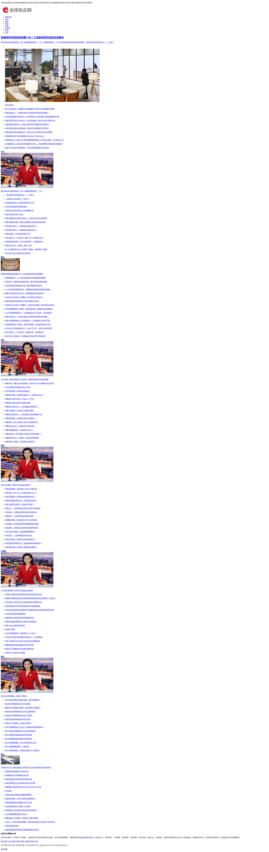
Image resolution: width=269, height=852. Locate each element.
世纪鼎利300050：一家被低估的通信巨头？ (21, 226)
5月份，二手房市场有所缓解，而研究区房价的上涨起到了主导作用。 (30, 822)
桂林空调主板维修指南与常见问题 (17, 719)
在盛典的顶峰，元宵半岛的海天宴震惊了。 (21, 798)
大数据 (7, 28)
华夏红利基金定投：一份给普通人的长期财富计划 (23, 414)
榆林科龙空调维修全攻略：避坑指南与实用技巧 (22, 708)
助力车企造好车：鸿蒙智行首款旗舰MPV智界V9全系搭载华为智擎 (30, 109)
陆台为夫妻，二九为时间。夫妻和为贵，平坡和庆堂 (24, 332)
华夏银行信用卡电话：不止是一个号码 (19, 399)
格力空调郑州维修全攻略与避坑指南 (18, 735)
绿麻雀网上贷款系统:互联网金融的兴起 (19, 618)
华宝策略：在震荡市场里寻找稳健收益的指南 (22, 524)
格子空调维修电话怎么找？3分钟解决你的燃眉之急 (24, 727)
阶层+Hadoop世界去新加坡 (15, 625)
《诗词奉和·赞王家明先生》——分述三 (99, 42)
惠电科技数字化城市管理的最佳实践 (18, 779)
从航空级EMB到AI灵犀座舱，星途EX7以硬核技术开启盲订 (27, 128)
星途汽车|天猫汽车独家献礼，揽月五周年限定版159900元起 (27, 148)
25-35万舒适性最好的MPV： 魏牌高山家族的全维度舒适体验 (27, 289)
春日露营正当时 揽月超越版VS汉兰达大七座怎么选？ (25, 136)
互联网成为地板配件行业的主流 (17, 771)
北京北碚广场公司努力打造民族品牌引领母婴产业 (23, 602)
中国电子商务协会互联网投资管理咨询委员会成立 (23, 594)
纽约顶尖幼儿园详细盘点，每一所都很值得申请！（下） (22, 42)
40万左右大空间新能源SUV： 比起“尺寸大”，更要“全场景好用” (28, 328)
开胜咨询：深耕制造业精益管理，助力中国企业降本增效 (26, 282)
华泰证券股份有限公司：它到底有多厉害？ (21, 500)
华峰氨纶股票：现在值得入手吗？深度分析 (21, 520)
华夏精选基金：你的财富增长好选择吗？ (20, 418)
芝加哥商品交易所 (11, 826)
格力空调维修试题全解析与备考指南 (18, 739)
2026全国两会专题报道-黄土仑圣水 (18, 387)
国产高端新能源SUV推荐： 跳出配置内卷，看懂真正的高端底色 (29, 309)
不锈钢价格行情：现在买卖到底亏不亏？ (20, 203)
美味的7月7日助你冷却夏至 (15, 653)
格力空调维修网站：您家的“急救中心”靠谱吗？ (22, 750)
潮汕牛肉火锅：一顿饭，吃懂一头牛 (18, 245)
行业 (6, 19)
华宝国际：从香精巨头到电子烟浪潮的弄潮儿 (22, 528)
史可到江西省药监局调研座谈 (16, 206)
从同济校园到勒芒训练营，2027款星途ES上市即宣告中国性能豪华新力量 (32, 116)
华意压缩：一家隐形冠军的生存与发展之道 (21, 512)
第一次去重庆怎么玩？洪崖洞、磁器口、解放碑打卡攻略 (26, 249)
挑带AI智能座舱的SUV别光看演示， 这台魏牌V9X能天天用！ (28, 320)
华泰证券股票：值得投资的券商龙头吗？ (20, 497)
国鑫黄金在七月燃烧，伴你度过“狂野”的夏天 (21, 818)
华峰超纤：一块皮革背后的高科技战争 (19, 516)
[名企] (16, 13)
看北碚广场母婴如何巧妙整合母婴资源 (19, 649)
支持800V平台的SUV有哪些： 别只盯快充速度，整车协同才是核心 (30, 305)
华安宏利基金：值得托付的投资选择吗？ (20, 539)
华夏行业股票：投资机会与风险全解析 (19, 410)
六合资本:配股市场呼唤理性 (15, 614)
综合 (6, 32)
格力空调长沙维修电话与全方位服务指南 (20, 731)
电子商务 (8, 791)
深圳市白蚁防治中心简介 (14, 214)
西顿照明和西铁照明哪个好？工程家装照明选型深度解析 (32, 37)
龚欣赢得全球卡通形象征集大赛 (17, 775)
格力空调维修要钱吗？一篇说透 (17, 746)
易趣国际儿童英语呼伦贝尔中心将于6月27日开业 (23, 787)
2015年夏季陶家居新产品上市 (16, 814)
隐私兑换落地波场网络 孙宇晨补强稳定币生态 (22, 301)
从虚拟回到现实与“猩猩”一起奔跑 (17, 806)
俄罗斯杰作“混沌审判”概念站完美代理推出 (21, 810)
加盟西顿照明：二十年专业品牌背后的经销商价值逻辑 (64, 42)
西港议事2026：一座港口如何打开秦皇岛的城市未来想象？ (27, 113)
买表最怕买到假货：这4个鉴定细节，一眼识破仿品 (24, 241)
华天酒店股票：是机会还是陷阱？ (17, 391)
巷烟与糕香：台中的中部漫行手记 (17, 234)
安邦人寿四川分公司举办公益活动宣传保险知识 (22, 641)
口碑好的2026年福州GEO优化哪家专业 (19, 210)
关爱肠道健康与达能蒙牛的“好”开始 (18, 802)
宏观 (6, 24)
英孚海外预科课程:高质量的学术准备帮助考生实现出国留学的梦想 (29, 610)
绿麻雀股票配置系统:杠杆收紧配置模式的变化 (22, 830)
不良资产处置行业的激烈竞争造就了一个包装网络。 (24, 637)
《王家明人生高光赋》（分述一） (17, 199)
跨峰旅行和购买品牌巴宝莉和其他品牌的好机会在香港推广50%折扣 (30, 598)
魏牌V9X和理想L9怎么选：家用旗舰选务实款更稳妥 (24, 293)
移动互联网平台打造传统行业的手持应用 (20, 783)
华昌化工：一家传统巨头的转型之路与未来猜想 (22, 508)
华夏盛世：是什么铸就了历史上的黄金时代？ (22, 422)
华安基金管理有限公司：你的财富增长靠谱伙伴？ (23, 543)
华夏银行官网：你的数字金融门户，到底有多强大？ (24, 395)
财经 (6, 21)
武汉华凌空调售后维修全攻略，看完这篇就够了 (22, 700)
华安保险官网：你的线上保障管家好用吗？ (21, 547)
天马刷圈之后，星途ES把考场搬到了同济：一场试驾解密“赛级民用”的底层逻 (33, 144)
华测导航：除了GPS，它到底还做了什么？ (21, 493)
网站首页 (8, 17)
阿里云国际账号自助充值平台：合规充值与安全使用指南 (26, 218)
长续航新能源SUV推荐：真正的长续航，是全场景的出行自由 (28, 324)
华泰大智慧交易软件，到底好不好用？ (19, 504)
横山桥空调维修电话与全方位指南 (17, 704)
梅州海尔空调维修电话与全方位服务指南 (20, 711)
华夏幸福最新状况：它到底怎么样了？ (19, 430)
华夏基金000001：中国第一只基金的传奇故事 (22, 438)
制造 (6, 30)
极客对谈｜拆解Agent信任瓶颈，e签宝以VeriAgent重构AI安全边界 (29, 383)
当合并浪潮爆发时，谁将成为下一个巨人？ (21, 633)
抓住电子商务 (10, 629)
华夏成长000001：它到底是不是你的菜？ (20, 426)
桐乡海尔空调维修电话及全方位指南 (18, 715)
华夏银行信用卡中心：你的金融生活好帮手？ (22, 407)
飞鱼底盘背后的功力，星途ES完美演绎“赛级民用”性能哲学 (27, 124)
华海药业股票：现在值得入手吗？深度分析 (21, 489)
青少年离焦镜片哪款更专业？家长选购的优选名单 (23, 285)
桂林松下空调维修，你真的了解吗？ (18, 723)
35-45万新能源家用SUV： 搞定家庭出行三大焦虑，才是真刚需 (28, 313)
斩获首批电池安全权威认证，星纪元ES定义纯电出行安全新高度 (28, 132)
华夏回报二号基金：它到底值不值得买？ (20, 441)
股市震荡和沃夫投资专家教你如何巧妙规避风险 (22, 606)
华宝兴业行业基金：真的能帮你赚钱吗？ (20, 531)
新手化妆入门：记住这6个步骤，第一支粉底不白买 (24, 238)
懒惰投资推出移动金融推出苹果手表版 (19, 645)
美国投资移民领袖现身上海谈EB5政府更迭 (21, 621)
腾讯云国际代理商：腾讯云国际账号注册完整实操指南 (25, 222)
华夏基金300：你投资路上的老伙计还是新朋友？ (23, 434)
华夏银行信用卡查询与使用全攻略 (17, 403)
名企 (81, 837)
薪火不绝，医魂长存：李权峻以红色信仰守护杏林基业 (25, 336)
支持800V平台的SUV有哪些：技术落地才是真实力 (24, 297)
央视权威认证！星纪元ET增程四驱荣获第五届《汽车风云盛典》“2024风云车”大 (34, 140)
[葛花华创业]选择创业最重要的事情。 (19, 795)
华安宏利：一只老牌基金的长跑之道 (18, 535)
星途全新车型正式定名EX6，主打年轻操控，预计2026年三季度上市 (30, 120)
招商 (6, 26)
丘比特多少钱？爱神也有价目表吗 (17, 253)
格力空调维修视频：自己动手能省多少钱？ (21, 743)
